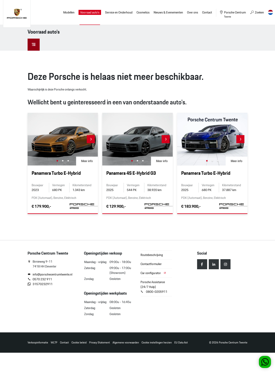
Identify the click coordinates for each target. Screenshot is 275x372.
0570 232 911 (42, 279)
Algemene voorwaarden (126, 342)
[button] (91, 139)
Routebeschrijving (152, 254)
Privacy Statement (99, 342)
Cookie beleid (79, 342)
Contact (64, 342)
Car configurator (151, 272)
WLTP (54, 342)
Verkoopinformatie (38, 342)
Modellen (68, 12)
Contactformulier (151, 263)
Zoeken (259, 12)
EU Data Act (181, 342)
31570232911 (43, 284)
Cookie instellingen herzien (157, 342)
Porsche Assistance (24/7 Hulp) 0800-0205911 (154, 287)
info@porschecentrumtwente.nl (52, 274)
